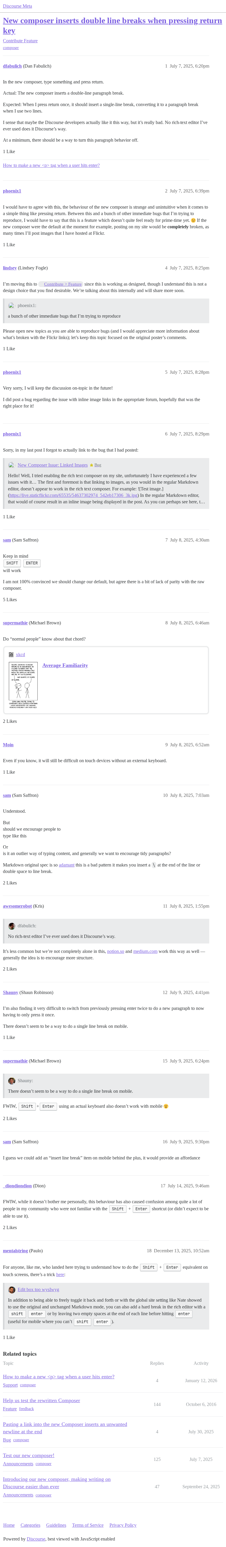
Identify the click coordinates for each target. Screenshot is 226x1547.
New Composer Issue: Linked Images (53, 464)
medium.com (145, 951)
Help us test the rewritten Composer (41, 1400)
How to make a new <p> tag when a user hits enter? (51, 165)
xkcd (20, 654)
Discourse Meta (17, 6)
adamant (66, 864)
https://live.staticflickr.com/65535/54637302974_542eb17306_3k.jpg (73, 495)
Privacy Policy (123, 1525)
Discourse (36, 1538)
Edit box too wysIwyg (38, 1289)
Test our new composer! (28, 1455)
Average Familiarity (65, 665)
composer (11, 48)
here (60, 1274)
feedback (26, 1409)
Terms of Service (88, 1525)
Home (9, 1525)
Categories (30, 1525)
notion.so (115, 951)
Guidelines (56, 1525)
